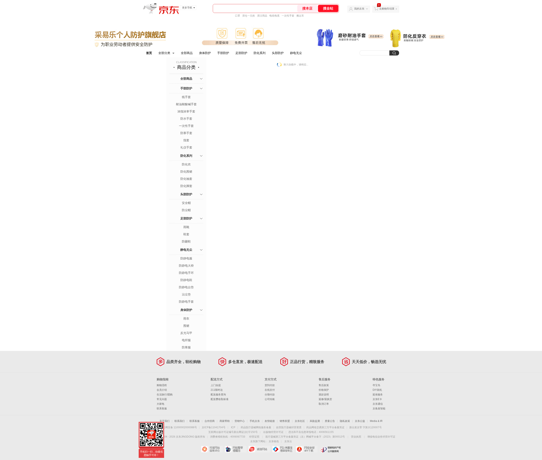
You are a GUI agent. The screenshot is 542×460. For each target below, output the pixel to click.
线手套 (186, 97)
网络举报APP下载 (307, 449)
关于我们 (164, 421)
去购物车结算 (386, 8)
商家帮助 (225, 421)
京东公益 (360, 421)
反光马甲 (186, 333)
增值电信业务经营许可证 (381, 436)
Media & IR (376, 421)
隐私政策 (345, 421)
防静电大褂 (186, 265)
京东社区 (300, 421)
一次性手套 (288, 15)
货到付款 (270, 385)
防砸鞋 (186, 241)
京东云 (288, 441)
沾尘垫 (186, 294)
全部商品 (187, 53)
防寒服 (186, 347)
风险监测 (315, 421)
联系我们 (179, 421)
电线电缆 (274, 15)
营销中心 (240, 421)
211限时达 (217, 389)
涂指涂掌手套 (186, 111)
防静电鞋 (186, 280)
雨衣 (186, 318)
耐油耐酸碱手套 (186, 104)
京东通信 (378, 403)
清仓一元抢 (248, 15)
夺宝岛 (376, 385)
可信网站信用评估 (212, 449)
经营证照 (254, 436)
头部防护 (278, 53)
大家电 (160, 403)
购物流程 (162, 385)
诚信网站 (259, 449)
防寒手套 (186, 133)
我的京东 (359, 8)
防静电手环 (186, 272)
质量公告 (330, 421)
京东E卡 (377, 399)
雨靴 (186, 227)
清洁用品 (262, 15)
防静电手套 (186, 301)
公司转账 (270, 399)
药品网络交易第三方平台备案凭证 (325, 427)
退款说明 (324, 394)
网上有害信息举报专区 (283, 449)
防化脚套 (186, 186)
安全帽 (186, 203)
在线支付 (270, 389)
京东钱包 (274, 441)
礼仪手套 (186, 147)
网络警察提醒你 (235, 449)
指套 (186, 140)
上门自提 (216, 385)
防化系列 (259, 53)
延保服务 (378, 394)
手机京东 (255, 421)
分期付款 (270, 394)
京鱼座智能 (379, 408)
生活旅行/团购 (165, 394)
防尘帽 (186, 210)
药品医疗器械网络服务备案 (256, 427)
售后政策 (324, 385)
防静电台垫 (186, 287)
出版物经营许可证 (273, 432)
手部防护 (223, 53)
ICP (233, 427)
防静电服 (186, 258)
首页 (149, 53)
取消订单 (324, 403)
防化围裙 (186, 171)
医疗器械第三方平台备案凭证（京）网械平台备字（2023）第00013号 (305, 436)
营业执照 (356, 436)
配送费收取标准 (219, 399)
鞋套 (186, 234)
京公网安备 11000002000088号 (178, 427)
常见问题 (162, 399)
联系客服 (162, 408)
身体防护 (205, 53)
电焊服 (186, 340)
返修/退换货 (325, 399)
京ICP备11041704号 (213, 427)
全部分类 (164, 53)
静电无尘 (296, 53)
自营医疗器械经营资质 (288, 427)
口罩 (237, 15)
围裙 (186, 325)
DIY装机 (377, 389)
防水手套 (186, 118)
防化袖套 (186, 178)
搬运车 (300, 15)
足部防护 (241, 53)
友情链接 (270, 421)
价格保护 (324, 389)
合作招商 (210, 421)
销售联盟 (285, 421)
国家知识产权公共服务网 (330, 449)
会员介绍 (162, 389)
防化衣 (186, 164)
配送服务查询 (218, 394)
